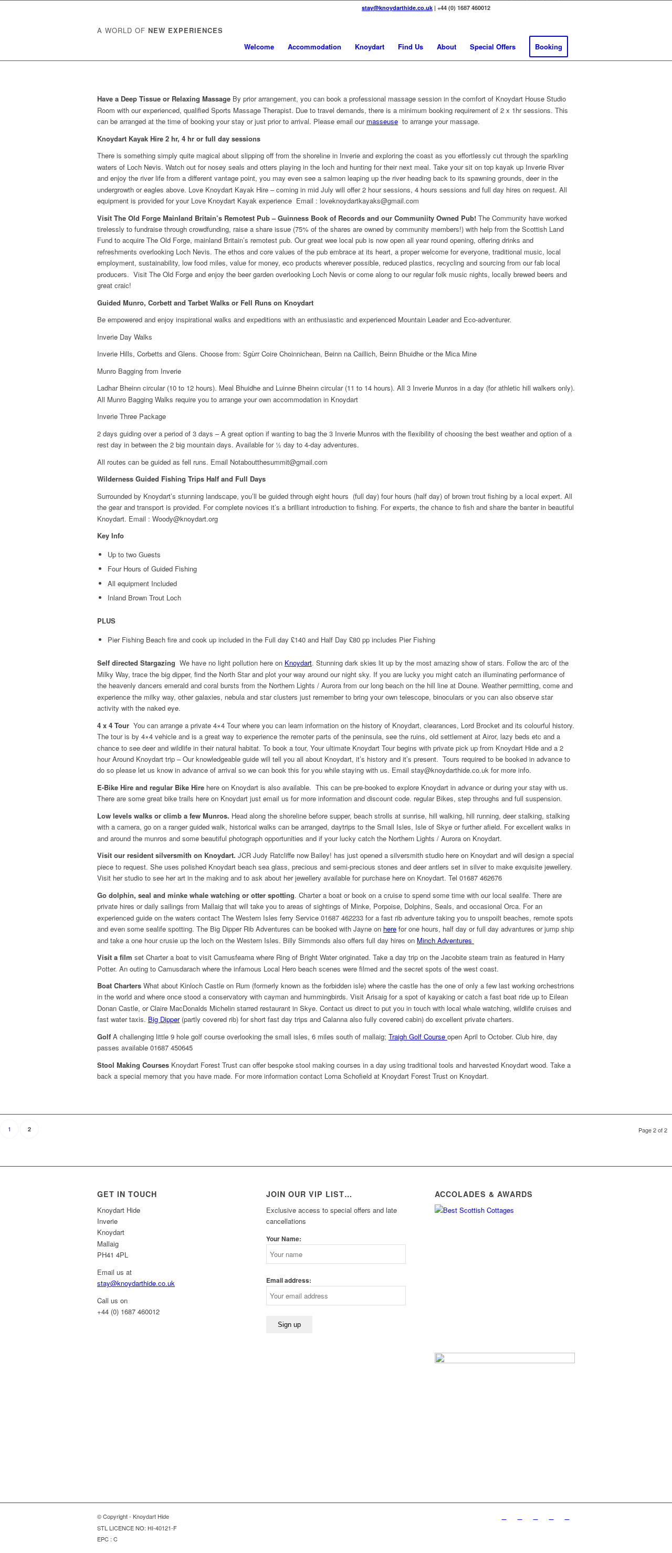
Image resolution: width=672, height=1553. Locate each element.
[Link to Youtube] (551, 8)
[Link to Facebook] (519, 8)
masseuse (382, 121)
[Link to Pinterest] (535, 8)
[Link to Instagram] (567, 8)
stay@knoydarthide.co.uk (397, 8)
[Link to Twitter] (503, 8)
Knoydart (298, 663)
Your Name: (283, 1238)
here (389, 929)
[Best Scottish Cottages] (505, 1210)
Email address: (288, 1280)
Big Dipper (164, 1019)
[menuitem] (259, 46)
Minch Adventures (445, 940)
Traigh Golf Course (417, 1036)
